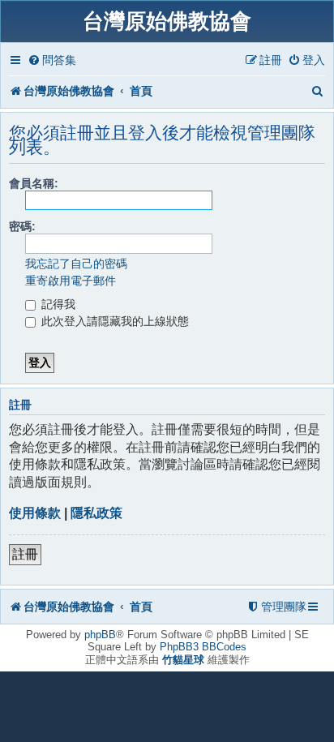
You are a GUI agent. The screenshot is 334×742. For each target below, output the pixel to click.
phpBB (100, 634)
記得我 (56, 304)
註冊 (25, 554)
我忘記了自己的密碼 (76, 263)
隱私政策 (96, 513)
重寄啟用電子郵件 (70, 280)
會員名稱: (33, 183)
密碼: (22, 226)
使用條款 (35, 513)
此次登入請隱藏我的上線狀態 (113, 321)
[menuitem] (52, 60)
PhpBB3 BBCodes (203, 647)
